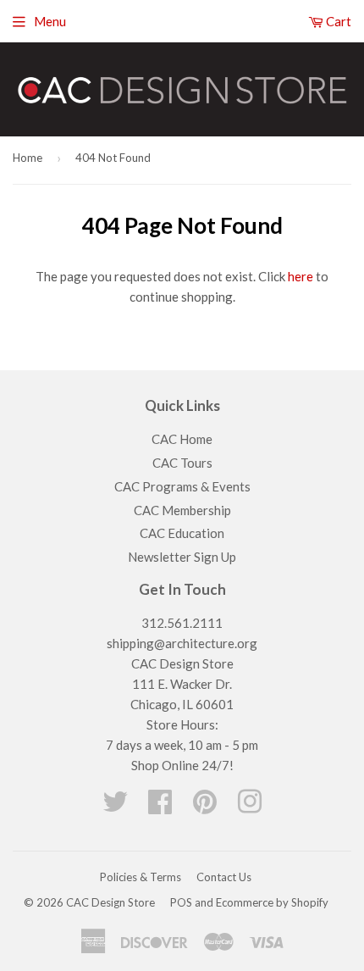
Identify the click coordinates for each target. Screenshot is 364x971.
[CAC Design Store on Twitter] (115, 806)
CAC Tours (182, 462)
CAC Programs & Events (182, 486)
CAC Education (182, 533)
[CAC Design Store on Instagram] (249, 806)
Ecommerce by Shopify (272, 902)
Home (27, 157)
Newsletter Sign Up (182, 556)
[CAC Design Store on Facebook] (160, 806)
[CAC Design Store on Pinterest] (205, 806)
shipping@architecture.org (182, 643)
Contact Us (223, 877)
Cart (337, 21)
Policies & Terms (140, 877)
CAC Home (182, 439)
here (300, 276)
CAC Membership (182, 510)
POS (181, 902)
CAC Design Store (110, 902)
